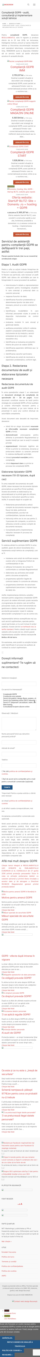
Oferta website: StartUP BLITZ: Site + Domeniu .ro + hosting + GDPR (22, 202)
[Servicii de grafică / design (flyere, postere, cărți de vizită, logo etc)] (18, 698)
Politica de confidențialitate (12, 1266)
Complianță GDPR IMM (22, 68)
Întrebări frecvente (9, 1252)
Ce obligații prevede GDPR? (16, 978)
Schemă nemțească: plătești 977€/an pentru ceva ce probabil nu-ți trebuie (19, 1093)
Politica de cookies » (12, 1350)
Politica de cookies (9, 1271)
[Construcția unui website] (18, 696)
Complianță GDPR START (22, 154)
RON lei (10, 1317)
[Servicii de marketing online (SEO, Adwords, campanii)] (18, 701)
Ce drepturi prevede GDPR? (16, 996)
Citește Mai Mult (8, 910)
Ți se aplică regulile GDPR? (16, 1014)
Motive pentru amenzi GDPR (17, 897)
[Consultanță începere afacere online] (18, 707)
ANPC (4, 1276)
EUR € (10, 1312)
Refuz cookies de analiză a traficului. (20, 1344)
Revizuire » (7, 1355)
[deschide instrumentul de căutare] (28, 5)
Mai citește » (7, 1241)
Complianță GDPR (22, 64)
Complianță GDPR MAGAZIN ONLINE (22, 111)
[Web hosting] (18, 705)
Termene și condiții (9, 1261)
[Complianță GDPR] (18, 694)
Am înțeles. (7, 1338)
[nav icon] (34, 4)
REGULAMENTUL (8, 38)
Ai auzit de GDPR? (11, 1032)
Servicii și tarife (14, 23)
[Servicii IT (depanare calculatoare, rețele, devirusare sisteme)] (18, 703)
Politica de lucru (8, 1257)
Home (4, 23)
